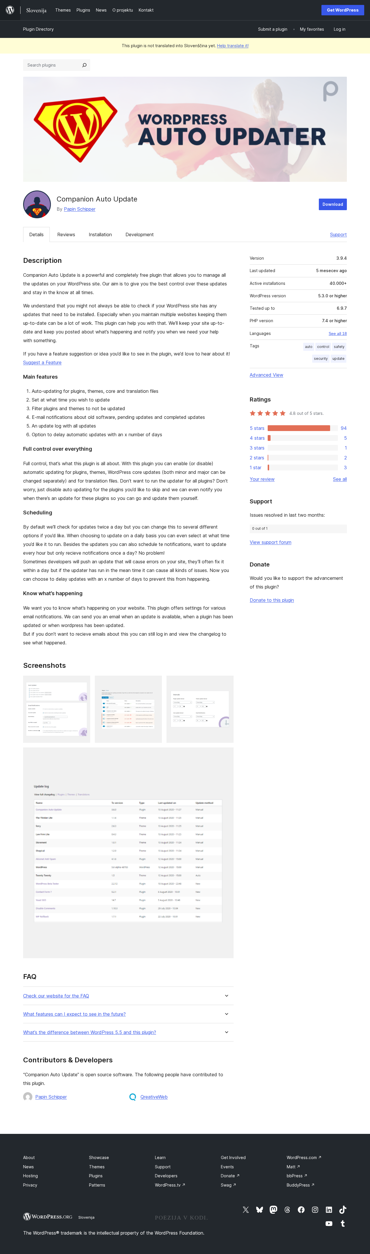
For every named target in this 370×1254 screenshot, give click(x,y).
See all (340, 479)
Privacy (30, 1184)
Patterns (97, 1184)
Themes (97, 1166)
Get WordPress (343, 10)
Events (227, 1166)
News (28, 1166)
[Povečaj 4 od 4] (226, 755)
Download (333, 204)
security (321, 358)
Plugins (96, 1175)
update (338, 358)
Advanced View (266, 375)
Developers (166, 1175)
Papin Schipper (79, 209)
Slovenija (86, 1217)
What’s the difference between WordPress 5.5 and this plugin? (89, 1032)
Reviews (66, 234)
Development (139, 234)
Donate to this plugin (272, 600)
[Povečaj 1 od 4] (82, 683)
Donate (230, 1175)
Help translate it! (233, 45)
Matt (293, 1166)
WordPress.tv (170, 1184)
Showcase (99, 1157)
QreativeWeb (154, 1097)
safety (339, 346)
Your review (262, 479)
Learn (160, 1157)
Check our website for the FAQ (56, 996)
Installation (100, 234)
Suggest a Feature (42, 362)
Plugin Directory (38, 29)
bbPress (297, 1175)
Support (338, 234)
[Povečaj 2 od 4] (154, 683)
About (29, 1157)
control (323, 346)
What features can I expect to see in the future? (74, 1014)
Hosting (30, 1175)
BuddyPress (301, 1184)
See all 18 (338, 333)
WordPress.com (304, 1157)
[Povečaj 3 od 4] (226, 683)
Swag (228, 1184)
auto (308, 346)
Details (36, 234)
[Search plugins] (84, 65)
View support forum (270, 542)
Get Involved (233, 1157)
